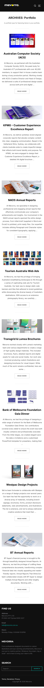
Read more (23, 91)
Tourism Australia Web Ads (22, 271)
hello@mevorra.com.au (10, 625)
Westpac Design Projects (22, 484)
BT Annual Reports (22, 552)
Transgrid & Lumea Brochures (21, 339)
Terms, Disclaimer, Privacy (11, 679)
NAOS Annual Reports (22, 200)
